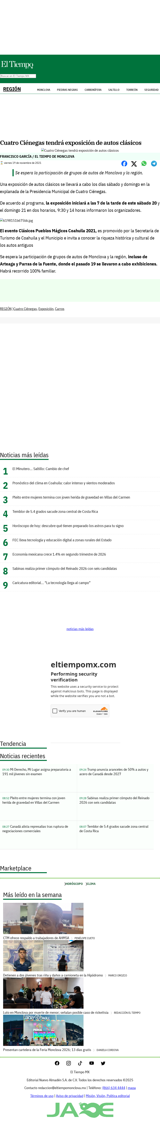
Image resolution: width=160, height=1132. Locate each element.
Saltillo (113, 90)
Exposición (45, 308)
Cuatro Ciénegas (25, 308)
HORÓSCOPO (74, 884)
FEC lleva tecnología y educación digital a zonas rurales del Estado (62, 539)
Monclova (43, 90)
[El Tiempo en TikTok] (83, 1064)
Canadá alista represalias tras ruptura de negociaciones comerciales (35, 828)
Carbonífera (93, 90)
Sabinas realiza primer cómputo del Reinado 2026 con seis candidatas (64, 568)
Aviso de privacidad (69, 1096)
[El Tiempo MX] (17, 68)
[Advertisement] (80, 27)
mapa (132, 1088)
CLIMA (91, 884)
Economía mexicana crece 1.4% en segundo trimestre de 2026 (59, 554)
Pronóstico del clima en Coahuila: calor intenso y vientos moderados (63, 482)
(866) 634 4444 (113, 1088)
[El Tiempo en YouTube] (94, 1064)
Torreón (132, 90)
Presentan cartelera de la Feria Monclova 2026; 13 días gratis (61, 1049)
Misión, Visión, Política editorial (108, 1096)
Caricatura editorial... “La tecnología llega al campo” (51, 582)
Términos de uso (41, 1096)
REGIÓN (12, 89)
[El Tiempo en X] (103, 1064)
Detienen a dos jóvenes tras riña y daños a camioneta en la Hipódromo (65, 975)
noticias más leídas (80, 629)
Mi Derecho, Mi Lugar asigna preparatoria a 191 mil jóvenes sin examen (36, 771)
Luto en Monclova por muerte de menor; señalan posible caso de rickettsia (71, 1012)
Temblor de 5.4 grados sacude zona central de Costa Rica (55, 511)
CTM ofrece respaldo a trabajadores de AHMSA (49, 938)
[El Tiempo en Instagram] (71, 1064)
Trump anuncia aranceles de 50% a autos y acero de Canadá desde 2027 (113, 771)
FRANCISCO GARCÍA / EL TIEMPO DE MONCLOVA (37, 156)
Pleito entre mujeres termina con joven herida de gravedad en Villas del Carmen (71, 497)
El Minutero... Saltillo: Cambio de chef (40, 468)
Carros (59, 308)
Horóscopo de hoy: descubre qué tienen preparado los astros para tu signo (68, 525)
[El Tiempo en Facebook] (60, 1064)
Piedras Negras (67, 90)
